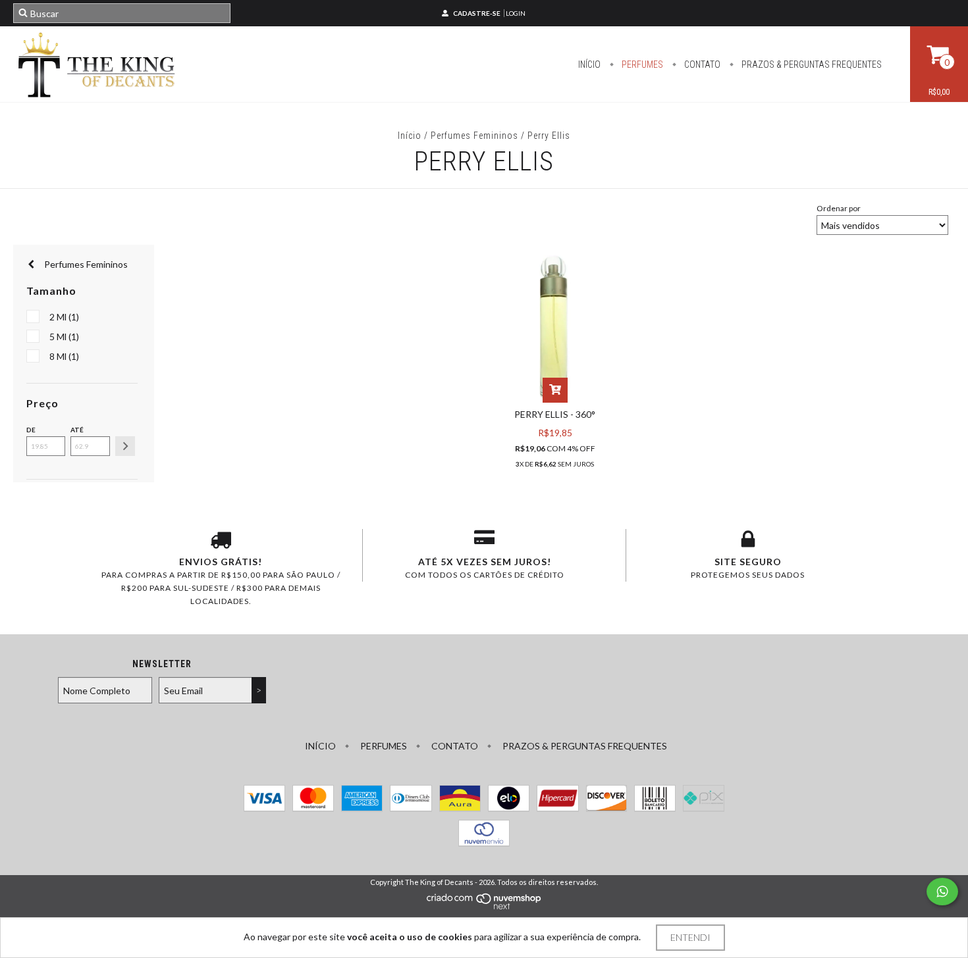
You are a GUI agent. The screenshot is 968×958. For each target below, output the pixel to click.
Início (589, 64)
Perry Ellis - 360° (554, 414)
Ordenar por (839, 208)
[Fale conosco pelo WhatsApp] (942, 891)
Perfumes (641, 64)
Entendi (690, 937)
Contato (701, 64)
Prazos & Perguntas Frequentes (810, 64)
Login (515, 13)
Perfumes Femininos (474, 135)
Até (77, 430)
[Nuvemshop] (484, 907)
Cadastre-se (476, 13)
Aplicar (125, 446)
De (31, 430)
